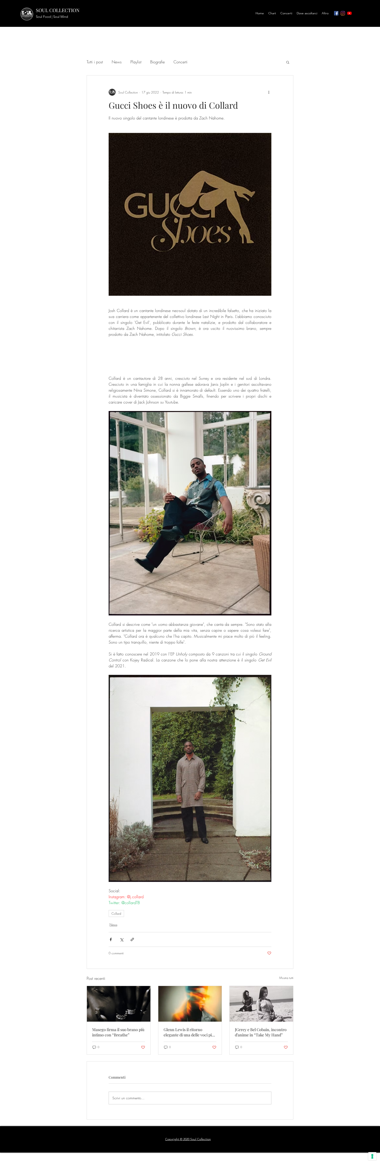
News (117, 61)
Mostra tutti (286, 1036)
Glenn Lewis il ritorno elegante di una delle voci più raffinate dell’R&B (189, 1090)
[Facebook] (336, 13)
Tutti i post (95, 61)
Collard (116, 972)
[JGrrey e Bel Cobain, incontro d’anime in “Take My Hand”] (261, 1062)
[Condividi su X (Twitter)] (121, 998)
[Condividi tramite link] (132, 998)
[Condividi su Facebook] (111, 998)
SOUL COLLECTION (58, 10)
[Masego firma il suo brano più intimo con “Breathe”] (118, 1062)
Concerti (180, 61)
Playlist (135, 61)
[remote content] (190, 385)
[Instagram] (343, 13)
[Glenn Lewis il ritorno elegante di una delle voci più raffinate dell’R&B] (190, 1062)
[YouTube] (349, 13)
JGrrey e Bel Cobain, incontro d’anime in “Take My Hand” (261, 1090)
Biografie (157, 61)
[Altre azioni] (268, 92)
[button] (288, 62)
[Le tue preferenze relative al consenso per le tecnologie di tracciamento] (372, 1156)
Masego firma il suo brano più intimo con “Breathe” (118, 1090)
